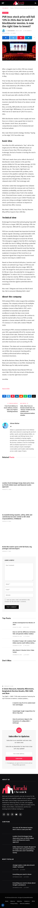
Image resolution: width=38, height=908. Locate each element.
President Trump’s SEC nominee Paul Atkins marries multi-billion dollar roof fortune (24, 643)
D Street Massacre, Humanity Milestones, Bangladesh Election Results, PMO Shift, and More (18, 691)
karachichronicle (28, 897)
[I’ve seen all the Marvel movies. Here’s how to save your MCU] (6, 829)
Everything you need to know (22, 874)
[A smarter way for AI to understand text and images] (6, 705)
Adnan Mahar (11, 30)
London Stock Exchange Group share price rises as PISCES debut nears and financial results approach (18, 485)
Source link (5, 389)
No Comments (28, 30)
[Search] (35, 3)
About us (12, 901)
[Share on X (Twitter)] (13, 37)
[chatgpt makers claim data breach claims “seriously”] (6, 867)
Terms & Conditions (25, 903)
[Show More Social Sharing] (34, 37)
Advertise (19, 901)
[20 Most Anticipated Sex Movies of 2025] (6, 625)
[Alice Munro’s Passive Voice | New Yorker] (6, 652)
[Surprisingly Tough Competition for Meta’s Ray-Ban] (6, 713)
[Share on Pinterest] (20, 37)
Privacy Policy (16, 765)
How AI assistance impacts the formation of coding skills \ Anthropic (22, 721)
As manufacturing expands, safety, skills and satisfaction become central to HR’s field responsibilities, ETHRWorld (17, 517)
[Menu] (3, 3)
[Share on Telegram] (28, 37)
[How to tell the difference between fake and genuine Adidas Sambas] (6, 634)
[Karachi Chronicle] (19, 3)
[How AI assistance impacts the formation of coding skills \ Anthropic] (6, 721)
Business (5, 12)
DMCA (33, 901)
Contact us (27, 901)
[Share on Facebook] (5, 37)
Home (12, 8)
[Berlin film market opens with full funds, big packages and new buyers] (19, 534)
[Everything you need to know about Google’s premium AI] (6, 885)
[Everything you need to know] (6, 876)
